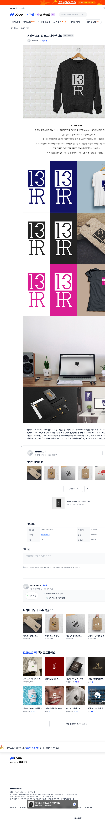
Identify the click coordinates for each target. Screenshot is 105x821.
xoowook (26, 711)
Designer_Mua (28, 682)
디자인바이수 (70, 682)
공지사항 (22, 807)
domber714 (39, 451)
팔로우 (44, 40)
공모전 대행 (88, 807)
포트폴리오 (14, 28)
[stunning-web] (16, 788)
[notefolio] (21, 8)
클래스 (79, 807)
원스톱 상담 (93, 21)
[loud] (12, 8)
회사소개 (13, 807)
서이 (89, 711)
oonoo (47, 682)
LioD (89, 682)
